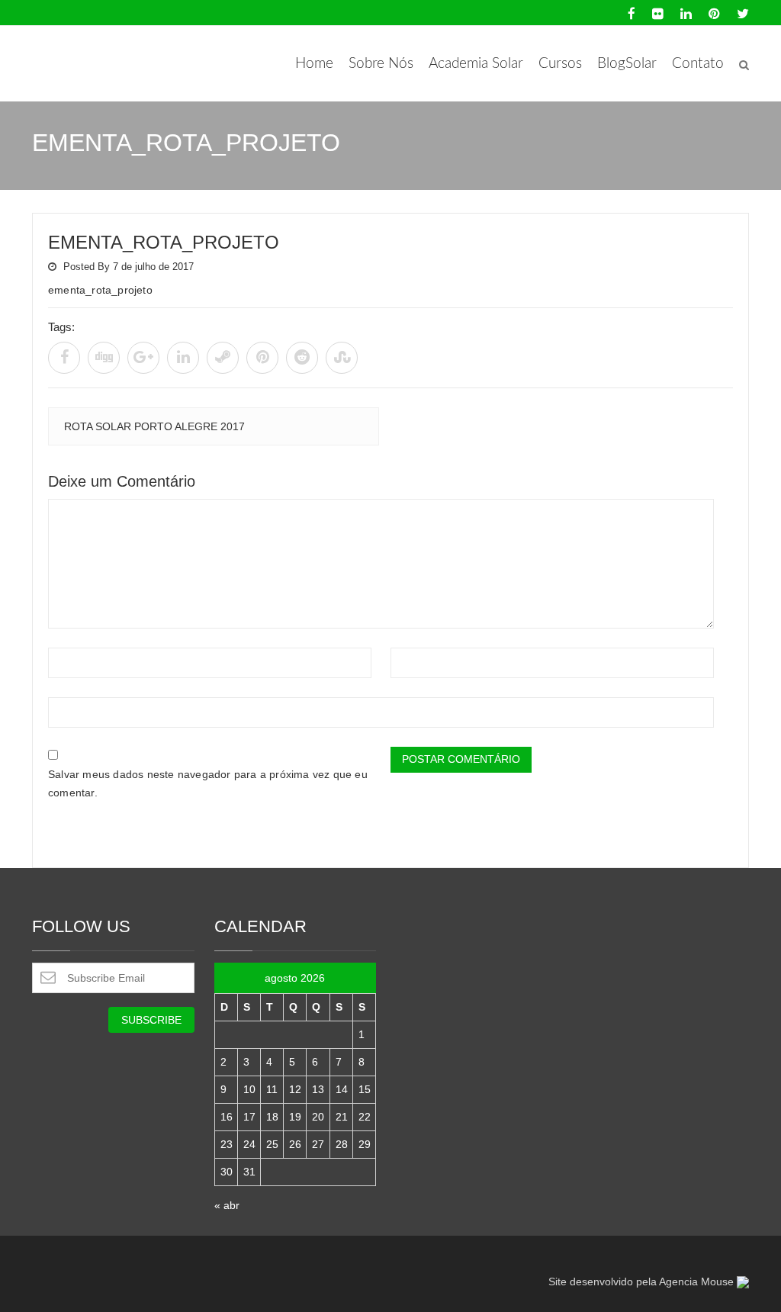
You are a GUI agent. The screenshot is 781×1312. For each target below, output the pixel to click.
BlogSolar (627, 63)
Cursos (560, 63)
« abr (226, 1205)
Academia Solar (476, 63)
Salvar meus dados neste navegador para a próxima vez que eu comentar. (208, 783)
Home (314, 63)
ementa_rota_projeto (163, 242)
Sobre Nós (381, 63)
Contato (698, 63)
